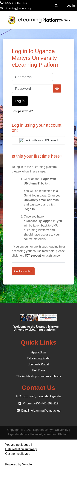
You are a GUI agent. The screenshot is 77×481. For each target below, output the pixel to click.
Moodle (27, 464)
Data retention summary (21, 449)
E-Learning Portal (38, 358)
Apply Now (38, 352)
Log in (71, 5)
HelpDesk (38, 370)
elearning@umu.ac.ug (18, 8)
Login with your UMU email (41, 140)
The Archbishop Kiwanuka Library (38, 376)
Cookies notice (23, 271)
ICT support (33, 255)
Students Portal (38, 364)
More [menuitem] (64, 20)
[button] (56, 5)
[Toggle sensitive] (57, 88)
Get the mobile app (17, 453)
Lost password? (22, 111)
